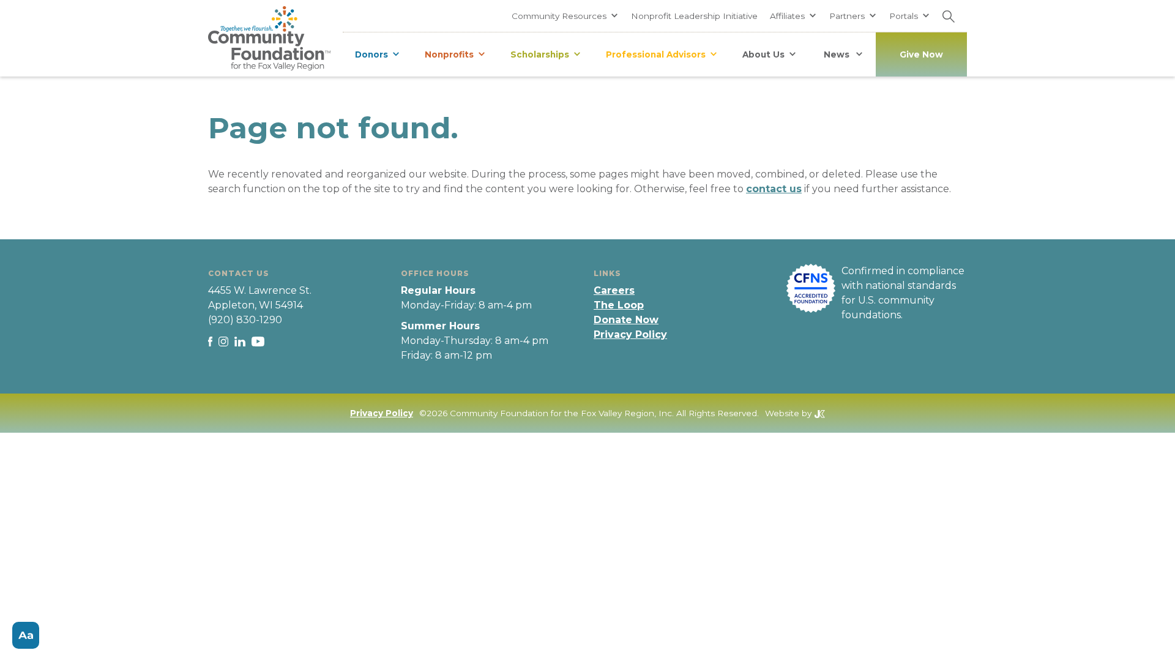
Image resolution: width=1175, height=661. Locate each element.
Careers (614, 290)
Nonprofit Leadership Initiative (694, 16)
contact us (774, 189)
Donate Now (626, 320)
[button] (565, 16)
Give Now (921, 54)
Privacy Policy (630, 334)
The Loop (619, 305)
